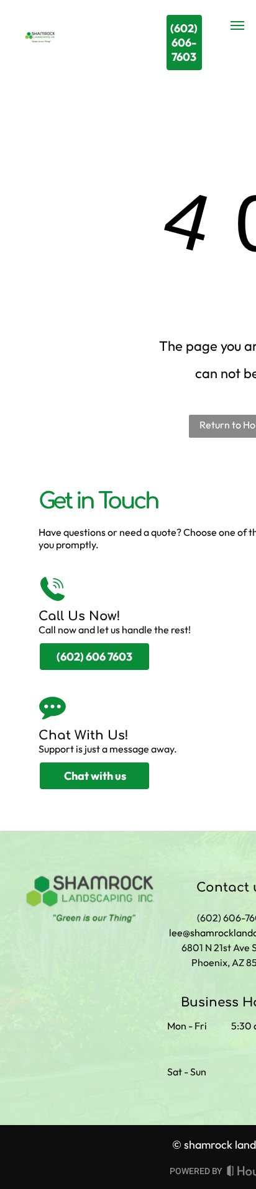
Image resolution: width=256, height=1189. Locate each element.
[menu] (237, 25)
